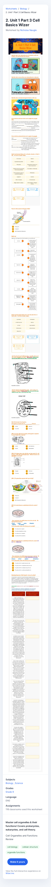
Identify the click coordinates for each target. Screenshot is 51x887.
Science (19, 783)
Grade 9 (10, 791)
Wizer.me (10, 873)
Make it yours (17, 861)
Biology (23, 8)
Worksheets (11, 8)
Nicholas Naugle (28, 30)
